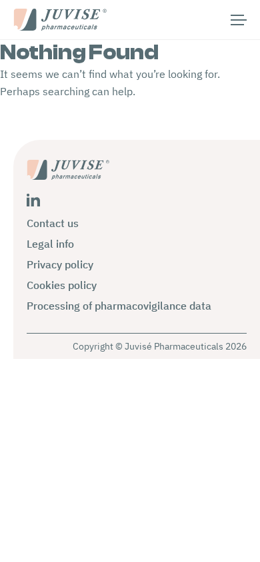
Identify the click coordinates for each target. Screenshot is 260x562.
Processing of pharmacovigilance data (119, 305)
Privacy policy (60, 264)
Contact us (53, 223)
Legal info (50, 243)
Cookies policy (62, 285)
